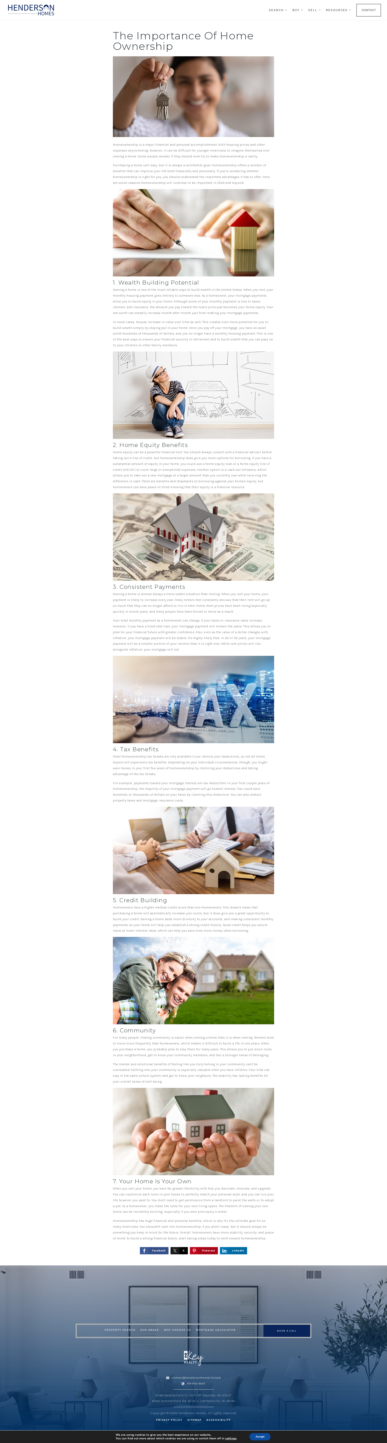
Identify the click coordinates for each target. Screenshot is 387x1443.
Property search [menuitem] (120, 1330)
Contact (369, 10)
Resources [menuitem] (337, 10)
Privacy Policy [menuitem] (169, 1420)
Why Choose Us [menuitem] (177, 1330)
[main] (193, 642)
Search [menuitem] (277, 10)
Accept (260, 1437)
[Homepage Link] (193, 1357)
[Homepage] (31, 10)
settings (230, 1438)
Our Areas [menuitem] (149, 1330)
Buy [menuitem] (296, 10)
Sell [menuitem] (313, 10)
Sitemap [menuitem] (194, 1420)
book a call (287, 1330)
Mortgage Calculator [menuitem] (216, 1330)
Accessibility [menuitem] (218, 1420)
